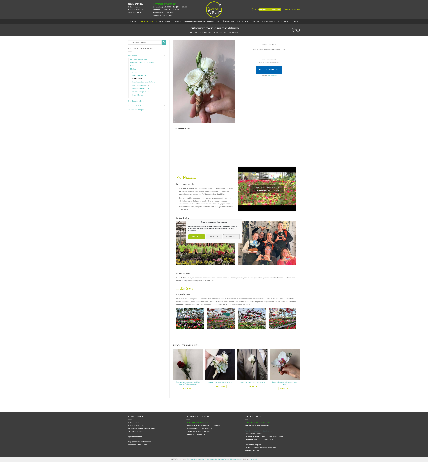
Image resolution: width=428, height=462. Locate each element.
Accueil (134, 21)
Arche (134, 72)
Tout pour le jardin (135, 105)
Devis (295, 21)
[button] (292, 9)
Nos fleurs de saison (194, 21)
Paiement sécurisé (252, 450)
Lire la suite (187, 388)
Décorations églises (139, 92)
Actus (256, 21)
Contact (286, 21)
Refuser (214, 237)
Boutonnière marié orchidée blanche (252, 382)
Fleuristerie (213, 21)
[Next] (296, 320)
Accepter (196, 237)
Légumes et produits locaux (236, 21)
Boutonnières (231, 32)
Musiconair (253, 459)
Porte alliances (137, 95)
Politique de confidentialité (196, 459)
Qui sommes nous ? (135, 436)
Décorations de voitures (140, 88)
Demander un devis (269, 70)
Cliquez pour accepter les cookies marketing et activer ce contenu (267, 189)
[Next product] (293, 29)
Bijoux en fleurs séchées (138, 59)
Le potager (164, 21)
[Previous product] (298, 29)
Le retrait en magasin (253, 444)
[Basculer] (164, 55)
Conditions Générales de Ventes (218, 459)
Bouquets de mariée (139, 75)
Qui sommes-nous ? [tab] (182, 128)
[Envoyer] (164, 42)
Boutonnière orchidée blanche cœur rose (284, 383)
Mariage (218, 32)
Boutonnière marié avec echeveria (220, 382)
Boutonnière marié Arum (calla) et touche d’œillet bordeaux (188, 383)
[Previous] (176, 320)
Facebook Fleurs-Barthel (137, 444)
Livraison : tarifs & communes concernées (260, 447)
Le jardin (177, 21)
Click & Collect (147, 21)
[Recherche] (254, 9)
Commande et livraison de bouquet (142, 62)
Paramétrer (231, 237)
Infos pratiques (269, 21)
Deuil (132, 66)
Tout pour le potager (136, 109)
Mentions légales (236, 459)
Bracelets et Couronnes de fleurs (143, 82)
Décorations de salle (139, 85)
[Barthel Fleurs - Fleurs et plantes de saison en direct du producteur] (214, 9)
